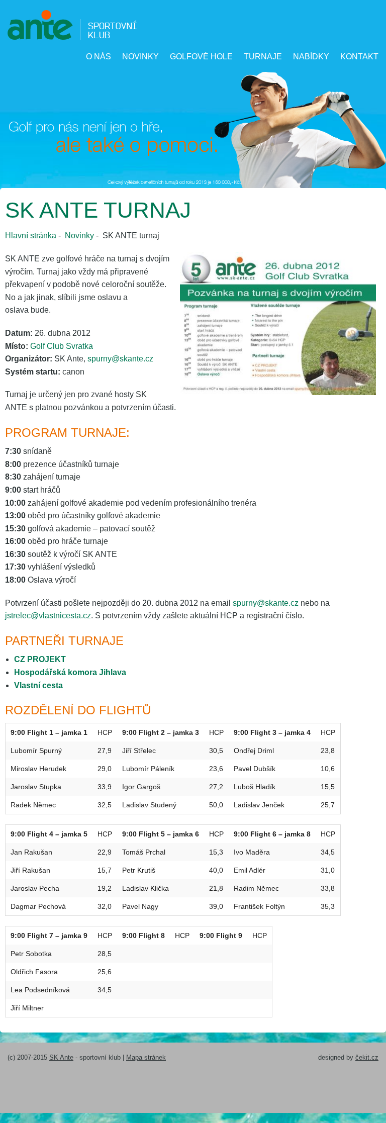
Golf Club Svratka (61, 346)
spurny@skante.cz (120, 358)
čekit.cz (366, 1057)
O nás (98, 56)
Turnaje (263, 56)
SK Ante (61, 1057)
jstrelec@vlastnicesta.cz (48, 615)
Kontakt (359, 56)
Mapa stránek (146, 1057)
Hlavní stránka (30, 235)
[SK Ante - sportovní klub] (72, 24)
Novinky (140, 56)
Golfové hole (201, 56)
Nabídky (311, 56)
